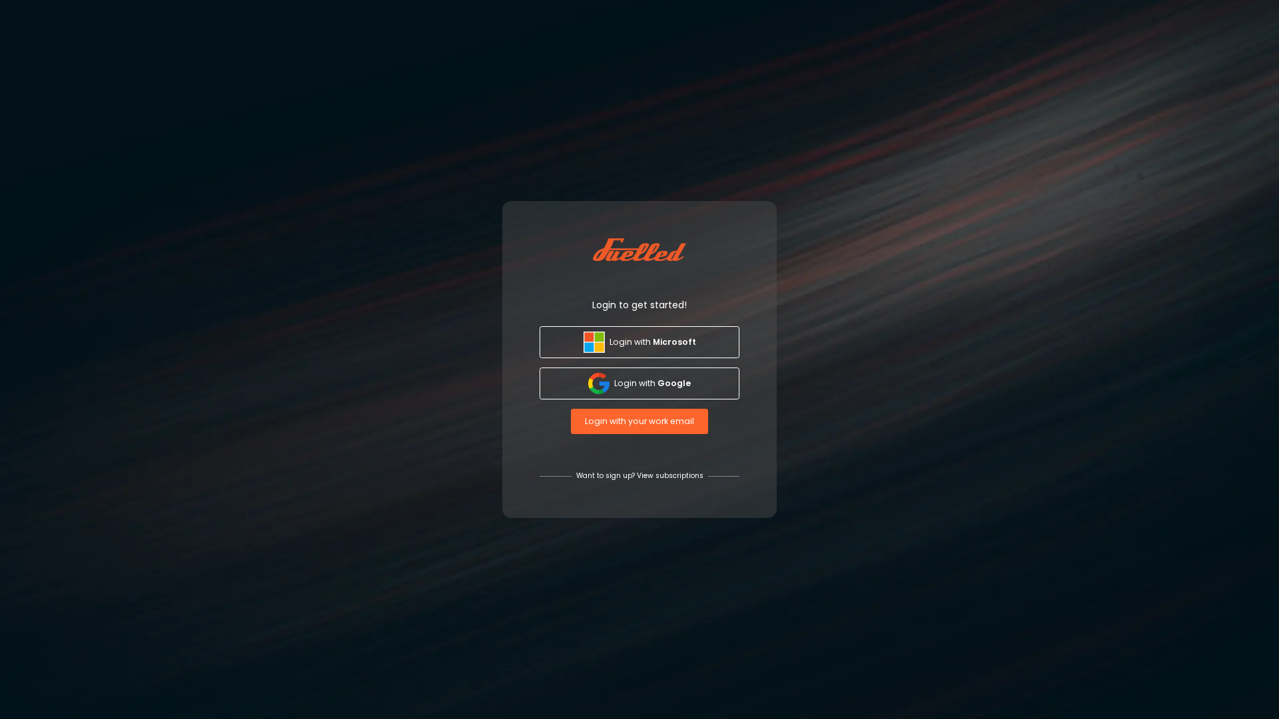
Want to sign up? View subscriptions (639, 476)
